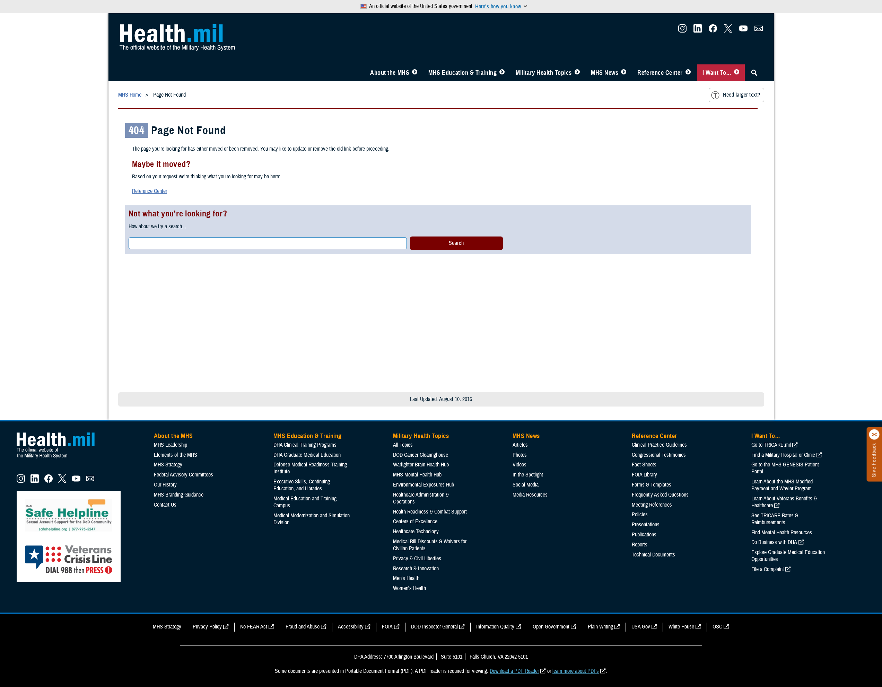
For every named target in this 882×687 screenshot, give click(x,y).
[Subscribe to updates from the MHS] (758, 30)
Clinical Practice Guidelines (659, 444)
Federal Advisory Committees (183, 474)
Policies (640, 514)
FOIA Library (644, 474)
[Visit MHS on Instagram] (682, 30)
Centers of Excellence (415, 521)
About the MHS (389, 73)
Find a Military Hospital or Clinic (783, 455)
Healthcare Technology (416, 531)
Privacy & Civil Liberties (417, 558)
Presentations (646, 524)
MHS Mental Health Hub (417, 474)
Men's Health (406, 578)
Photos (520, 455)
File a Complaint (767, 569)
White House (681, 626)
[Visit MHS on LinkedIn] (697, 30)
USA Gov (640, 626)
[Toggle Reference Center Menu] (688, 73)
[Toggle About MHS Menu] (414, 73)
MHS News (604, 73)
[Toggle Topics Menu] (577, 73)
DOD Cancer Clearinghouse (420, 455)
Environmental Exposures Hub (423, 484)
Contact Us (165, 504)
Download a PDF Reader (514, 671)
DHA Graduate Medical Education (307, 455)
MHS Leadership (170, 444)
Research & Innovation (416, 568)
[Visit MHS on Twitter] (728, 30)
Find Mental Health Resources (781, 532)
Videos (519, 464)
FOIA (387, 626)
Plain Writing (600, 626)
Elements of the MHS (175, 455)
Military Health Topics (544, 73)
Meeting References (652, 504)
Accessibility (351, 626)
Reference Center (660, 73)
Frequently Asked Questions (660, 494)
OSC (717, 626)
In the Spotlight (528, 474)
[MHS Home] (60, 458)
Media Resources (530, 494)
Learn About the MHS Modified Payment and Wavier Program (782, 485)
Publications (644, 534)
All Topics (403, 444)
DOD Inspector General (434, 626)
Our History (165, 484)
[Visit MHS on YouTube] (743, 30)
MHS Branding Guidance (178, 494)
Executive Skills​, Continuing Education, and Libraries (301, 485)
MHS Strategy (168, 464)
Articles (520, 444)
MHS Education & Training (462, 73)
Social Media (526, 484)
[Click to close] (874, 434)
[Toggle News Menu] (623, 73)
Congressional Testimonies (659, 455)
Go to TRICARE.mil (771, 444)
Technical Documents (653, 554)
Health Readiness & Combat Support (430, 511)
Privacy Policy (207, 626)
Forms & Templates (651, 484)
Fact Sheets (644, 464)
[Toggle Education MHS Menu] (502, 73)
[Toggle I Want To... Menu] (736, 73)
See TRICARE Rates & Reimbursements (774, 519)
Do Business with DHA (774, 542)
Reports (639, 544)
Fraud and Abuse (303, 626)
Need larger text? (741, 94)
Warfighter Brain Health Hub (421, 464)
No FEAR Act (253, 626)
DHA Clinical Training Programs (305, 444)
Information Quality (495, 626)
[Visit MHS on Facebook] (713, 30)
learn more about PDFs (575, 671)
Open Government (551, 626)
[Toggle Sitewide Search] (754, 73)
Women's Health (409, 588)
